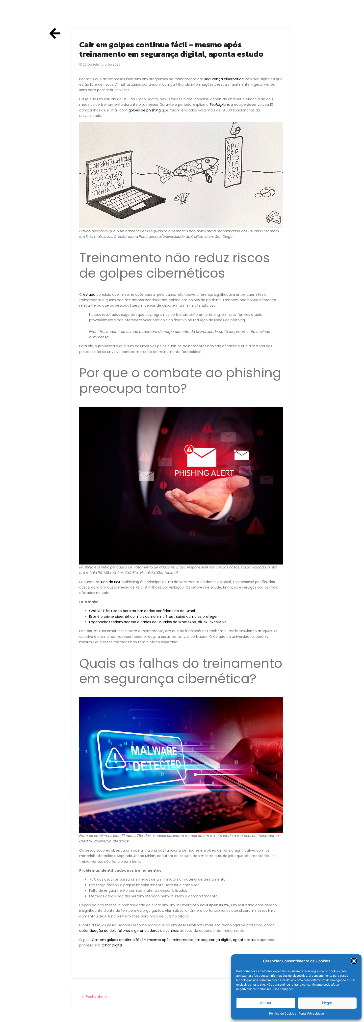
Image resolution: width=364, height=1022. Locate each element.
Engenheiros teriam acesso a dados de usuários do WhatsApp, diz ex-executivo (158, 621)
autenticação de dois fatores (104, 930)
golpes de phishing (145, 110)
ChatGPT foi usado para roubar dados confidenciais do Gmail (142, 610)
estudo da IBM (108, 581)
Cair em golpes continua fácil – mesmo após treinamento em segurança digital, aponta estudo (175, 939)
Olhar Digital (112, 945)
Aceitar (265, 1003)
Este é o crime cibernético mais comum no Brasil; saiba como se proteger (153, 616)
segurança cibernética (224, 79)
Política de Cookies (282, 1013)
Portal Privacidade (311, 1013)
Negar (327, 1003)
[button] (354, 961)
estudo (89, 294)
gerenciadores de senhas (156, 930)
